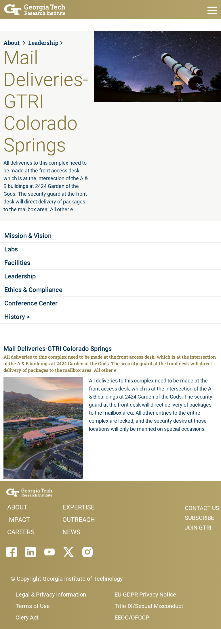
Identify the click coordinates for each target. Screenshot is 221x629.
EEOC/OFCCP (132, 617)
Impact (18, 519)
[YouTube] (49, 552)
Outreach (78, 519)
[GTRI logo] (35, 9)
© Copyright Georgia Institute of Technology (67, 578)
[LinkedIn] (30, 552)
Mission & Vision (28, 235)
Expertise (78, 507)
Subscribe (199, 517)
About (12, 42)
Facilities (17, 262)
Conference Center (31, 303)
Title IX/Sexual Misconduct (149, 606)
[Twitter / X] (68, 552)
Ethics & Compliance (33, 289)
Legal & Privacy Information (51, 594)
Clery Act (27, 617)
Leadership (43, 42)
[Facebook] (11, 552)
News (71, 532)
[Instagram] (87, 552)
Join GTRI (198, 527)
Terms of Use (33, 606)
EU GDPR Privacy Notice (145, 594)
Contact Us (202, 508)
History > (17, 316)
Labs (11, 249)
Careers (21, 532)
